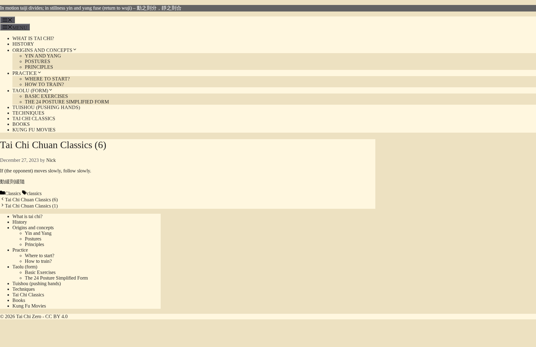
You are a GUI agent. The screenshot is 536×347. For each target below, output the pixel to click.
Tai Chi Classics (33, 118)
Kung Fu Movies (34, 129)
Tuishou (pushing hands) (46, 107)
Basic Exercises (46, 96)
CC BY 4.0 (56, 316)
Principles (39, 67)
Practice (24, 73)
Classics (13, 193)
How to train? (44, 84)
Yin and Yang (43, 55)
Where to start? (47, 78)
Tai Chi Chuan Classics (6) (31, 199)
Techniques (28, 113)
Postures (37, 61)
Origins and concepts (42, 50)
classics (34, 193)
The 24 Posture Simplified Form (67, 101)
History (23, 44)
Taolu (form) (30, 90)
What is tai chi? (33, 38)
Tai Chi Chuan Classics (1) (31, 205)
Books (21, 124)
